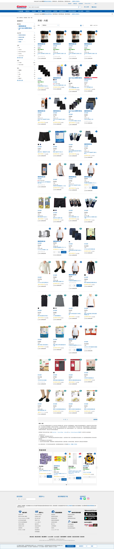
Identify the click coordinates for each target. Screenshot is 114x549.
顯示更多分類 (20, 57)
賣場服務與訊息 (62, 11)
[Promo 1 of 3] (66, 484)
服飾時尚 (21, 17)
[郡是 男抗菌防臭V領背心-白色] (40, 308)
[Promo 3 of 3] (68, 484)
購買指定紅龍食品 (47, 1)
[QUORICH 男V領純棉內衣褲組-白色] (85, 339)
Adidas (65, 432)
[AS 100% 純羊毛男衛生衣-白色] (38, 275)
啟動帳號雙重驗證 (90, 505)
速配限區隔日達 (48, 11)
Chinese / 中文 (87, 3)
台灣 (95, 3)
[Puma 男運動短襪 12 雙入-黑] (69, 81)
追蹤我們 (83, 496)
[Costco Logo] (22, 6)
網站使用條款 (38, 536)
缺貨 (89, 476)
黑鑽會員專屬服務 (72, 11)
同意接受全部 (70, 546)
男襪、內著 (30, 17)
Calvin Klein (54, 432)
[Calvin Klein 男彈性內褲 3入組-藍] (56, 80)
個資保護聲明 (63, 536)
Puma (69, 432)
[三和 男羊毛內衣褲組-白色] (38, 372)
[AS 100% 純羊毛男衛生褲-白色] (85, 241)
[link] (44, 42)
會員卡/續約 (80, 11)
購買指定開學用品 (48, 14)
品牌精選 (55, 11)
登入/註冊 (86, 7)
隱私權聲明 (44, 536)
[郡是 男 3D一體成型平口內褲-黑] (38, 144)
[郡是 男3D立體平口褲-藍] (56, 210)
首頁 (17, 17)
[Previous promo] (38, 467)
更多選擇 (40, 45)
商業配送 (88, 11)
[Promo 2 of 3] (67, 484)
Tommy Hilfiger (60, 432)
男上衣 (69, 444)
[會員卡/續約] (83, 11)
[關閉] (112, 14)
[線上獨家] (42, 11)
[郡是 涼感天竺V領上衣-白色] (56, 144)
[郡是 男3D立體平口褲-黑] (54, 210)
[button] (79, 7)
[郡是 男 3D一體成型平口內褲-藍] (40, 144)
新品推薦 (34, 11)
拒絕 (92, 546)
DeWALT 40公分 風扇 (87, 472)
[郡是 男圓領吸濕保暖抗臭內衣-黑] (85, 275)
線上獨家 (40, 11)
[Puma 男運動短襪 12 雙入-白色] (71, 81)
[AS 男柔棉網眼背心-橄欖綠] (56, 308)
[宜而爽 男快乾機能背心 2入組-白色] (54, 177)
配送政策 (82, 536)
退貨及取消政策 (75, 536)
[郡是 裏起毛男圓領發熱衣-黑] (54, 372)
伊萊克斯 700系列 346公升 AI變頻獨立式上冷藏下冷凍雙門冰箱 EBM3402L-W (75, 472)
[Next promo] (96, 467)
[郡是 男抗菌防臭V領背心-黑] (38, 308)
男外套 (75, 444)
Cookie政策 (50, 536)
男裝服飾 (25, 17)
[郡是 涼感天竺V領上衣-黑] (54, 144)
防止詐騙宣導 (69, 505)
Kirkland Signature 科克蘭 (75, 432)
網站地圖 (32, 536)
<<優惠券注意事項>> (75, 1)
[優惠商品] (29, 11)
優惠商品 (27, 11)
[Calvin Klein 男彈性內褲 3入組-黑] (54, 80)
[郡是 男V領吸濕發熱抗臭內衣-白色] (69, 372)
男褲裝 (72, 444)
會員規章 (69, 536)
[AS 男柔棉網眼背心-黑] (54, 308)
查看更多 (81, 546)
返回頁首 (95, 419)
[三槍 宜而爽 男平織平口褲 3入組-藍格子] (69, 241)
